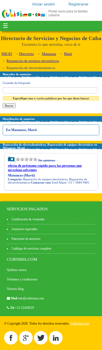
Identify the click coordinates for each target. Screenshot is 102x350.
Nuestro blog (15, 289)
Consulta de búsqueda (16, 82)
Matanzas (49, 54)
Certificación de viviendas (28, 219)
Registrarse (78, 4)
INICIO (6, 54)
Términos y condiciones (22, 279)
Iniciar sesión (43, 4)
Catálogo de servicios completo (31, 248)
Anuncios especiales (24, 229)
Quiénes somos (17, 270)
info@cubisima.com (31, 298)
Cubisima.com (79, 323)
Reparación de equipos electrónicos (33, 61)
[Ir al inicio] (23, 18)
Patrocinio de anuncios (26, 239)
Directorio (26, 54)
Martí (68, 54)
